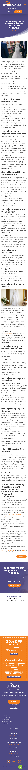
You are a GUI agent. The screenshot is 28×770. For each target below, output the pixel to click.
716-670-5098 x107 (14, 735)
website (23, 550)
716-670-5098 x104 (14, 744)
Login (8, 11)
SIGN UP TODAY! (14, 585)
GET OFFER (14, 653)
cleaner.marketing (14, 766)
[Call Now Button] (20, 767)
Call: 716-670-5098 (14, 581)
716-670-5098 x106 (14, 753)
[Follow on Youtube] (19, 761)
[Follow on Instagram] (12, 761)
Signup (18, 11)
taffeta (4, 419)
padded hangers (8, 333)
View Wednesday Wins (14, 676)
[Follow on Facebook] (8, 761)
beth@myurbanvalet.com (8, 550)
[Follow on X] (16, 761)
